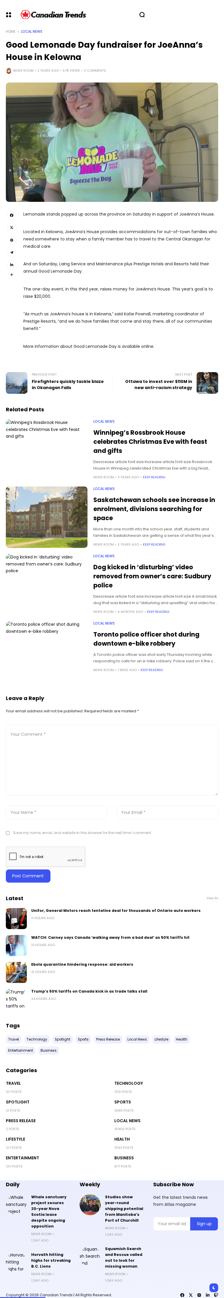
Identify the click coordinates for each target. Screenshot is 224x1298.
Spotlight (17, 1102)
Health (122, 1139)
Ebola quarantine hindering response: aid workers (82, 964)
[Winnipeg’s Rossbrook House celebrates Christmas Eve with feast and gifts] (47, 450)
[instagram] (199, 1295)
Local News (31, 31)
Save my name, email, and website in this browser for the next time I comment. (82, 832)
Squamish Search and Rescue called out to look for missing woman (123, 1257)
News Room (23, 70)
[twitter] (191, 1295)
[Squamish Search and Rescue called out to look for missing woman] (90, 1256)
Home (10, 31)
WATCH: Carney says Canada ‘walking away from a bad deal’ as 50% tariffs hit (110, 937)
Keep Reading (154, 477)
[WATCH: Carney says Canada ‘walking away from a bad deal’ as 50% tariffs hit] (16, 945)
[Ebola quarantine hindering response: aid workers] (16, 972)
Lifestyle (15, 1139)
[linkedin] (208, 1295)
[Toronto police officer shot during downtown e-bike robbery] (47, 651)
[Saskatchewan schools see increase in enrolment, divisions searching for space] (47, 517)
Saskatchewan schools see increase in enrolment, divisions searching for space (154, 509)
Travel (13, 1083)
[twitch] (216, 1295)
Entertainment (22, 1158)
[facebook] (182, 1295)
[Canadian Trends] (53, 15)
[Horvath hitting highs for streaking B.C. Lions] (16, 1262)
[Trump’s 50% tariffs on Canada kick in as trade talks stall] (16, 999)
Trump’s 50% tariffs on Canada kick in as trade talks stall (89, 991)
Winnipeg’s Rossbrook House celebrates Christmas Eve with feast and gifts (150, 441)
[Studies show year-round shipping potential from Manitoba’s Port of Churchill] (90, 1204)
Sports (122, 1102)
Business (124, 1158)
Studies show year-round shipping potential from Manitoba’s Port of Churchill (124, 1208)
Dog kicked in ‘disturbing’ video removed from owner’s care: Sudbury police (152, 576)
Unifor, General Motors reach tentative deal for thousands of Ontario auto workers (116, 910)
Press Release (21, 1121)
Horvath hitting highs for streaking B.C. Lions (51, 1260)
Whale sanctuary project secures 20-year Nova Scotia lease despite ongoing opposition (48, 1211)
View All (212, 898)
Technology (128, 1083)
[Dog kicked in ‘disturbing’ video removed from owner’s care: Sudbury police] (47, 584)
